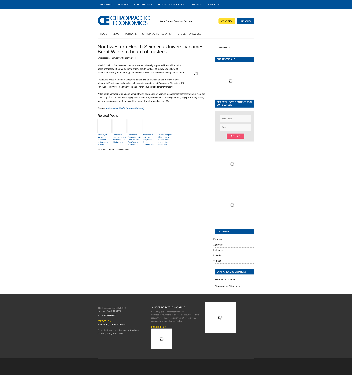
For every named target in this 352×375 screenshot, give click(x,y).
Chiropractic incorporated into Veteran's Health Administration (119, 138)
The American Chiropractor (227, 286)
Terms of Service (118, 324)
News (127, 149)
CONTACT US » (104, 321)
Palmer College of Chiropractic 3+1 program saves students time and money (165, 140)
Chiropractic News (116, 149)
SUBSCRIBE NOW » (159, 327)
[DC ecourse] (232, 221)
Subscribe (246, 21)
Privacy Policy (103, 324)
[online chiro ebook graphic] (232, 180)
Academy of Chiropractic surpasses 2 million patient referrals (103, 140)
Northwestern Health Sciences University (125, 108)
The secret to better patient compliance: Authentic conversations (148, 140)
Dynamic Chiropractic (225, 279)
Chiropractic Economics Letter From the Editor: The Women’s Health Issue (134, 140)
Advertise (227, 21)
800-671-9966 (110, 315)
